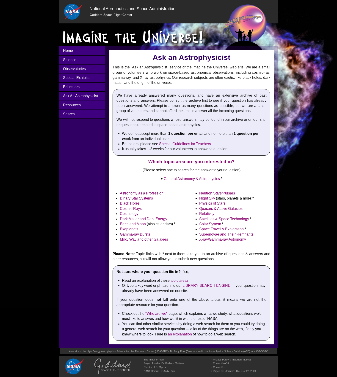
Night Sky (207, 198)
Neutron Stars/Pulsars (217, 193)
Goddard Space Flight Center (111, 15)
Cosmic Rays (131, 209)
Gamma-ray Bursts (135, 234)
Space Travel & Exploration (221, 229)
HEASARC (162, 351)
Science (69, 60)
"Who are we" (156, 313)
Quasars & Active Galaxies (221, 209)
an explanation (180, 334)
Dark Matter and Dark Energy (143, 219)
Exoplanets (129, 229)
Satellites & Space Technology (224, 219)
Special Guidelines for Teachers (185, 144)
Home (68, 51)
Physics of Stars (212, 203)
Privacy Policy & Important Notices (232, 359)
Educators (71, 87)
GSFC (264, 351)
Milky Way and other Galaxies (144, 239)
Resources (72, 105)
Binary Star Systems (136, 198)
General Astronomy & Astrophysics (192, 179)
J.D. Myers (160, 367)
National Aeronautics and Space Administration (132, 8)
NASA (257, 351)
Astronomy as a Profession (141, 193)
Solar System (210, 224)
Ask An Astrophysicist (80, 96)
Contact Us (219, 367)
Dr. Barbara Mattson (172, 363)
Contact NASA (221, 363)
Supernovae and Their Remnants (226, 234)
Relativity (206, 214)
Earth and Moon (133, 224)
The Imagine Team (154, 359)
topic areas (179, 280)
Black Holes (130, 203)
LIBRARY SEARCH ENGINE (206, 285)
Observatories (74, 69)
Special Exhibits (76, 78)
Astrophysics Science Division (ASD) (229, 351)
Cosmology (129, 214)
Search (69, 114)
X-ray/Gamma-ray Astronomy (222, 239)
